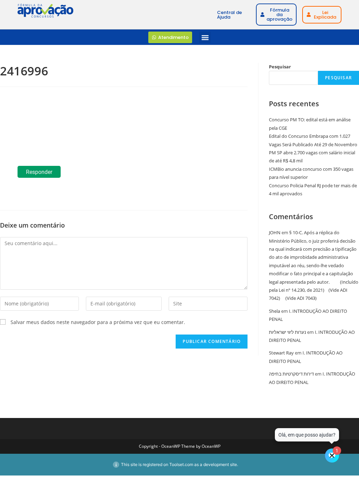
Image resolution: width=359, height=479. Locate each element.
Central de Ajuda (229, 14)
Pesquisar (280, 66)
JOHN (274, 232)
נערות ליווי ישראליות (287, 332)
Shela (274, 311)
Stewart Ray (281, 353)
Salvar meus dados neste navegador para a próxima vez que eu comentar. (98, 322)
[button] (205, 37)
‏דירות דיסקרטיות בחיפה (291, 374)
